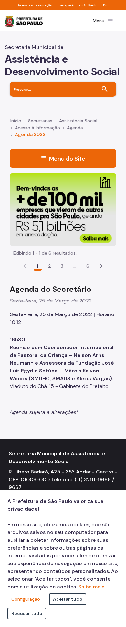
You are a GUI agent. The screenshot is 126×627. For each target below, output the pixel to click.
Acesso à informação (35, 5)
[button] (101, 266)
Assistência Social (78, 121)
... (75, 266)
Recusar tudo (26, 613)
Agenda (75, 128)
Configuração (25, 599)
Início (15, 121)
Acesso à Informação (37, 128)
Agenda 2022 (30, 134)
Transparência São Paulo (77, 5)
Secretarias (40, 121)
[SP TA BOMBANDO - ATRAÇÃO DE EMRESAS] (63, 209)
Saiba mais (91, 586)
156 (106, 5)
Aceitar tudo (67, 599)
